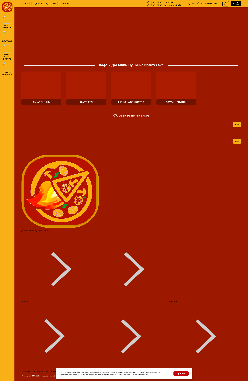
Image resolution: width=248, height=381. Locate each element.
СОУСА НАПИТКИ (7, 73)
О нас (25, 4)
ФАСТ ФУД (7, 41)
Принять (181, 373)
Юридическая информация (35, 371)
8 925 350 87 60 (209, 3)
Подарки (37, 4)
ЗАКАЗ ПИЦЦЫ (7, 26)
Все (237, 124)
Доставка (51, 4)
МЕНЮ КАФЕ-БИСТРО (7, 57)
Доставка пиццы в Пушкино (35, 230)
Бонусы (64, 4)
